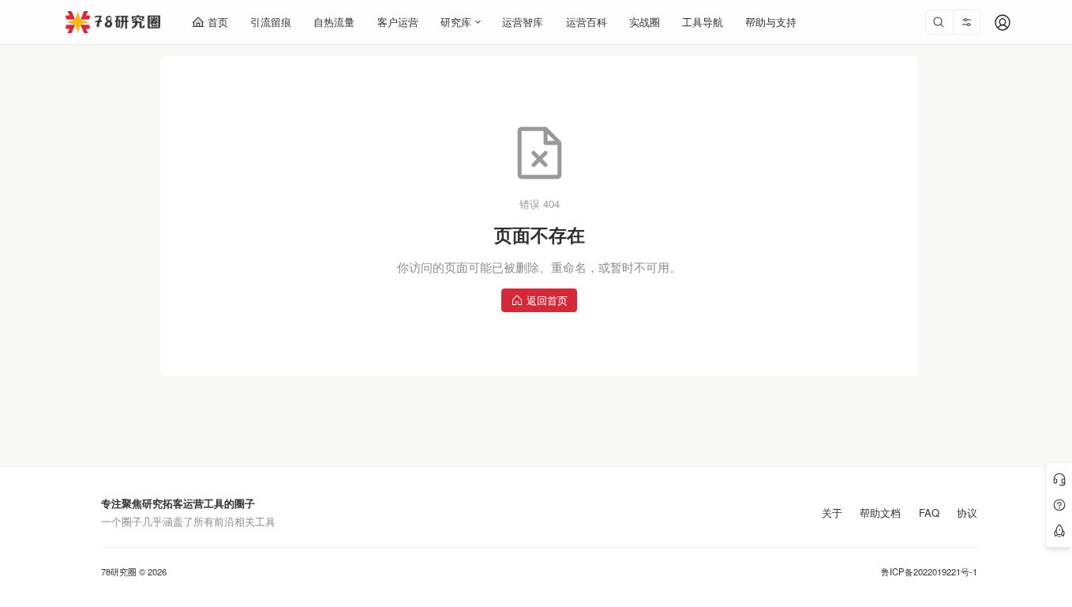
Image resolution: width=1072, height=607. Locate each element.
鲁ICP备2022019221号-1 (929, 572)
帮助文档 (880, 513)
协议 (967, 513)
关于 (832, 513)
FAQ (929, 513)
